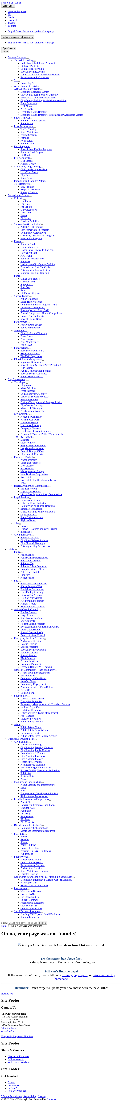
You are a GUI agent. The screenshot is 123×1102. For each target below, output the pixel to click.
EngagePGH (14, 1088)
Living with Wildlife (30, 629)
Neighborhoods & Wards (33, 445)
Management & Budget (32, 471)
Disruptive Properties (31, 701)
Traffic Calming (28, 129)
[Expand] (27, 58)
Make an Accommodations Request (38, 97)
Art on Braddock (29, 298)
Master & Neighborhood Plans (35, 767)
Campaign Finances (30, 428)
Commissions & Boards (32, 753)
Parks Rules (26, 336)
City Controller (21, 413)
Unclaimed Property (30, 425)
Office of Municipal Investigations (37, 511)
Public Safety (21, 695)
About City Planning (30, 744)
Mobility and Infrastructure (27, 782)
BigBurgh (25, 155)
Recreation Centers (30, 353)
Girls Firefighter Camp (31, 592)
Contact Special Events (32, 316)
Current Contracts (29, 899)
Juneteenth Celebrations (32, 307)
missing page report (75, 975)
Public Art (25, 773)
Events (17, 241)
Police (17, 552)
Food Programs (22, 146)
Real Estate (26, 477)
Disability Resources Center (34, 91)
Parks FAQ (26, 344)
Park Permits (20, 321)
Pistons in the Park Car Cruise (35, 267)
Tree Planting (27, 186)
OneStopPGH (27, 807)
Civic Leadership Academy (34, 169)
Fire (16, 580)
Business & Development (20, 738)
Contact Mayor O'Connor (33, 393)
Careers (24, 526)
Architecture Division (31, 868)
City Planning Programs (32, 756)
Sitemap (42, 1096)
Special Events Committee (33, 373)
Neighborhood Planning (32, 764)
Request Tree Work (30, 189)
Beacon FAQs (27, 894)
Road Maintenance (23, 126)
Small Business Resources (27, 911)
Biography (25, 385)
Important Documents (31, 362)
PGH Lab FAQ (28, 845)
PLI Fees (25, 819)
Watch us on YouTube (19, 1062)
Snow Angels (27, 178)
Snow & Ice (26, 123)
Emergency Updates (30, 733)
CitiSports (25, 218)
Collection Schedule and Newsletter (38, 63)
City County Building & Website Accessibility (43, 100)
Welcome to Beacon (30, 891)
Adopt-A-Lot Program (31, 227)
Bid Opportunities (29, 897)
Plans (23, 790)
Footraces (25, 261)
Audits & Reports (29, 422)
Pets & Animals (22, 158)
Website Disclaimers (11, 1096)
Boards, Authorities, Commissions (31, 485)
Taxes (23, 483)
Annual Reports (28, 603)
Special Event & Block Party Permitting (40, 365)
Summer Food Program (32, 152)
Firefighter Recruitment (32, 589)
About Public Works (30, 859)
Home (23, 836)
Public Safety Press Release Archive (38, 736)
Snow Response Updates (33, 120)
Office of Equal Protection (33, 503)
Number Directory (29, 537)
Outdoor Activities (29, 221)
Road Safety (26, 140)
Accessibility (29, 1096)
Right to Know (28, 520)
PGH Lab (19, 833)
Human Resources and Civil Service (38, 529)
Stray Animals (27, 621)
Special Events (21, 296)
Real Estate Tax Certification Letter (38, 480)
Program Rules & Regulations (35, 851)
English (31, 31)
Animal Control (28, 163)
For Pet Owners (28, 612)
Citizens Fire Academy (32, 595)
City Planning (21, 741)
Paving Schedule (28, 135)
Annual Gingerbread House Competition (41, 313)
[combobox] (17, 37)
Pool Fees (25, 287)
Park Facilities (21, 347)
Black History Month (31, 301)
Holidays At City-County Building (37, 264)
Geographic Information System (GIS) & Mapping (46, 879)
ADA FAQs (26, 109)
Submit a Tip (26, 563)
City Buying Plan (29, 905)
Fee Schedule (27, 468)
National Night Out (30, 707)
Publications (26, 853)
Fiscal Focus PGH (29, 419)
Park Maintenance (29, 342)
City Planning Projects (31, 759)
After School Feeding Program (36, 149)
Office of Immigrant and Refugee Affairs (41, 402)
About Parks (20, 330)
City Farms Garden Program (34, 229)
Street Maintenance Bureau (34, 871)
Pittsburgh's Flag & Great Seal (35, 546)
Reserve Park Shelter (31, 324)
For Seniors (26, 206)
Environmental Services (32, 865)
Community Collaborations (34, 828)
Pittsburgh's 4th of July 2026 (34, 310)
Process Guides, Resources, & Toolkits (40, 770)
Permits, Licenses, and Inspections (31, 799)
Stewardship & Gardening (27, 224)
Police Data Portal (29, 572)
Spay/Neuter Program (31, 618)
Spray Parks (26, 284)
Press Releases (27, 390)
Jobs (16, 523)
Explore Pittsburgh (17, 1091)
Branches (25, 575)
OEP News (26, 106)
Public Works (21, 856)
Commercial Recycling (32, 68)
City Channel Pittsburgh (32, 543)
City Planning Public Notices (35, 750)
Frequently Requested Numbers (17, 1036)
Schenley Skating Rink (32, 350)
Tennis (23, 215)
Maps (23, 787)
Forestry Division (29, 192)
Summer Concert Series (32, 258)
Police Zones (27, 554)
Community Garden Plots (33, 232)
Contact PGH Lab (29, 848)
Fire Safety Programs (31, 598)
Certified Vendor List (31, 908)
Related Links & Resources (34, 885)
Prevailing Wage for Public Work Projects (41, 434)
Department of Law (30, 500)
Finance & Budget (23, 457)
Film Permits (26, 367)
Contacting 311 (28, 83)
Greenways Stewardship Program (37, 235)
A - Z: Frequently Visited (26, 86)
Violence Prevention (30, 718)
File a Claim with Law (31, 517)
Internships (26, 531)
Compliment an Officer (32, 569)
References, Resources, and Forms (37, 805)
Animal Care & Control (26, 609)
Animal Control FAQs (31, 632)
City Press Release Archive (34, 540)
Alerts (17, 724)
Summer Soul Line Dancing (34, 273)
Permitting (25, 810)
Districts (24, 439)
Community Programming (27, 166)
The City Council (23, 436)
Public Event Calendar (31, 376)
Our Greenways (28, 209)
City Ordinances (28, 514)
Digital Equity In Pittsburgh (28, 825)
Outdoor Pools (27, 281)
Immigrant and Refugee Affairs (29, 181)
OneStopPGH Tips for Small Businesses (40, 914)
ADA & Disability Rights (27, 89)
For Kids (24, 204)
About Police (27, 577)
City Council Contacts (31, 454)
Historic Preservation (31, 761)
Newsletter (25, 690)
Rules (23, 290)
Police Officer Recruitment (34, 557)
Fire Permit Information (32, 600)
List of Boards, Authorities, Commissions (41, 494)
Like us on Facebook (18, 1056)
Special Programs (29, 646)
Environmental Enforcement (34, 77)
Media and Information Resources (37, 830)
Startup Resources (29, 917)
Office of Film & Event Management (39, 713)
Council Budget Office (32, 451)
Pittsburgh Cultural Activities (35, 270)
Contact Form (27, 692)
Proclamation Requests (32, 411)
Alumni (24, 842)
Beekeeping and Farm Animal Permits (39, 626)
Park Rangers (27, 339)
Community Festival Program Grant (38, 304)
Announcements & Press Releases (37, 687)
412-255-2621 (8, 1031)
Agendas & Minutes (30, 491)
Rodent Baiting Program (32, 623)
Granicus (51, 1099)
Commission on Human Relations (37, 506)
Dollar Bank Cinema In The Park (37, 250)
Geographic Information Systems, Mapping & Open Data (43, 876)
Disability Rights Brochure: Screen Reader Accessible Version (51, 114)
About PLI (25, 802)
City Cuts (25, 175)
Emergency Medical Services (29, 638)
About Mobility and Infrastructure (37, 784)
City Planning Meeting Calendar (36, 747)
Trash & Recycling (23, 60)
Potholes (24, 137)
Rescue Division (28, 644)
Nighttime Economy (30, 710)
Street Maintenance (30, 132)
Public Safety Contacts (31, 721)
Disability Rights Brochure (34, 112)
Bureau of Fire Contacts (32, 606)
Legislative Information (32, 448)
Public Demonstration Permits (35, 370)
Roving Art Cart (28, 252)
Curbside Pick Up (29, 66)
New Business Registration (34, 474)
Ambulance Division (30, 641)
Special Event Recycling (32, 71)
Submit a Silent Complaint (33, 566)
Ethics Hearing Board (31, 508)
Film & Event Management (28, 359)
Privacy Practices (29, 661)
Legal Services (21, 497)
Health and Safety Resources (35, 672)
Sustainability (27, 776)
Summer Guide (28, 244)
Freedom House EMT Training (36, 667)
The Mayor (19, 382)
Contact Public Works (31, 862)
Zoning (24, 779)
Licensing (25, 813)
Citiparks (18, 198)
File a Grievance (28, 103)
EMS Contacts (27, 658)
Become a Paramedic (31, 664)
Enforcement (26, 816)
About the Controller (30, 416)
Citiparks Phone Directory (33, 333)
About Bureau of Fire (31, 586)
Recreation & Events (18, 195)
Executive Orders (29, 399)
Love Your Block (29, 172)
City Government (16, 379)
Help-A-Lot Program (31, 238)
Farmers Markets (28, 247)
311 (16, 80)
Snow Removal (22, 117)
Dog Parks (25, 212)
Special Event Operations (33, 649)
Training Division (29, 652)
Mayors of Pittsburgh (31, 408)
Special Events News (31, 319)
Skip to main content (11, 2)
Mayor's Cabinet (28, 388)
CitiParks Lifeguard (30, 293)
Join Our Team (28, 681)
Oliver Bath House (30, 278)
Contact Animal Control (32, 635)
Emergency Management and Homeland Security (45, 704)
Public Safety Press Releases (34, 730)
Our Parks (25, 201)
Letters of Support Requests (34, 396)
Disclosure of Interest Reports (35, 431)
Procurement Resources (32, 902)
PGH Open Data (28, 882)
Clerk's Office (27, 442)
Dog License (26, 160)
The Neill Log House (31, 356)
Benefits (24, 839)
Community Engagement (33, 684)
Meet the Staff (27, 675)
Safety (11, 549)
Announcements (28, 460)
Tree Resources (22, 183)
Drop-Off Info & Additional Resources (40, 74)
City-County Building (31, 405)
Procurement (20, 888)
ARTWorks (26, 255)
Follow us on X (16, 1059)
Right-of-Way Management (34, 796)
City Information (22, 534)
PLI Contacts (27, 822)
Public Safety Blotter (30, 727)
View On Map (8, 1028)
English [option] (31, 42)
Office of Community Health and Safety (34, 669)
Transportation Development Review (39, 793)
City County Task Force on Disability (39, 94)
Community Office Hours (33, 678)
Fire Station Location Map (33, 583)
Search (4, 922)
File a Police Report (30, 560)
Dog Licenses (27, 465)
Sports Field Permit (30, 327)
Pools (17, 275)
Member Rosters (28, 488)
